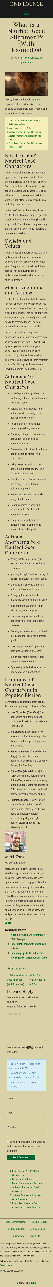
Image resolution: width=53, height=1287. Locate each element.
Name (10, 1098)
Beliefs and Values (16, 124)
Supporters (18, 1236)
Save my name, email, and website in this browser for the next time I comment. (26, 1146)
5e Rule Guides (37, 1229)
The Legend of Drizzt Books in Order (29, 957)
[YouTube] (9, 923)
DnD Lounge (26, 4)
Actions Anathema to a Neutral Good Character (24, 137)
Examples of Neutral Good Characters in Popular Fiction (26, 145)
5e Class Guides (16, 1229)
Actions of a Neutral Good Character (24, 132)
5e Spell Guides (39, 1222)
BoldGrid (31, 1282)
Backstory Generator (16, 1222)
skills (35, 464)
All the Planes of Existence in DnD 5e (37, 980)
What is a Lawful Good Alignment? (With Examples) (17, 980)
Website (11, 1127)
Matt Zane (28, 62)
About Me (35, 1236)
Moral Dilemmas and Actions (20, 128)
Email (10, 1112)
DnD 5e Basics (18, 968)
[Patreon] (6, 923)
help (25, 789)
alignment (35, 99)
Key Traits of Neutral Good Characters (25, 120)
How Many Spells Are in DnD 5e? (27, 953)
